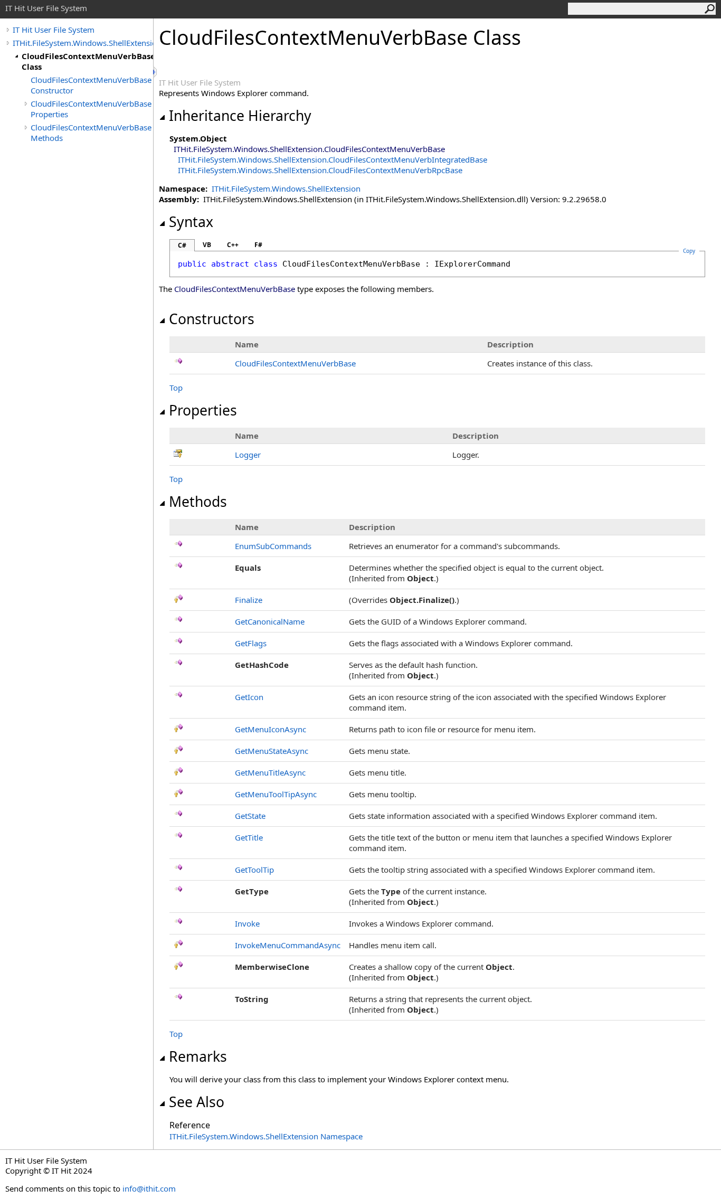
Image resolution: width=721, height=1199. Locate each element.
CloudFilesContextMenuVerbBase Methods (91, 132)
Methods (198, 501)
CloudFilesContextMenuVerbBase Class (87, 61)
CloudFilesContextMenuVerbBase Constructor (91, 85)
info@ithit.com (149, 1188)
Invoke (247, 923)
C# (182, 245)
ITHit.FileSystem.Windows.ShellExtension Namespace (266, 1136)
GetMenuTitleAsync (270, 772)
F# (258, 244)
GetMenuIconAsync (270, 729)
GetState (250, 815)
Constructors (211, 318)
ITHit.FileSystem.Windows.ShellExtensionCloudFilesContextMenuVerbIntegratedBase (332, 159)
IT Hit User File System (53, 29)
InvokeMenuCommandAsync (287, 945)
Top (176, 387)
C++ (233, 244)
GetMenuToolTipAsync (276, 794)
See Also (196, 1101)
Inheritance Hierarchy (240, 115)
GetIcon (249, 697)
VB (207, 244)
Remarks (198, 1056)
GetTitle (249, 837)
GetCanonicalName (270, 621)
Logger (248, 454)
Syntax (191, 221)
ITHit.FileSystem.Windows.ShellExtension (83, 42)
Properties (203, 410)
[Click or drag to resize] (155, 72)
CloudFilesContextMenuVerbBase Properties (91, 108)
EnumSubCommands (273, 546)
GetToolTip (254, 869)
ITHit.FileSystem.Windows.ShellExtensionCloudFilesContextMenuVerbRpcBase (320, 170)
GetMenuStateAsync (271, 750)
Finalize (248, 599)
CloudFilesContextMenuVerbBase (295, 363)
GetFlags (251, 643)
